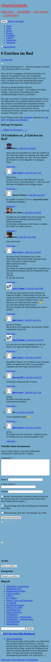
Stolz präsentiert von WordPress (25, 660)
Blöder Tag (7, 130)
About (9, 28)
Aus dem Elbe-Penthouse (21, 633)
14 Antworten (6, 60)
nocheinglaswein (13, 610)
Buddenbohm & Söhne (15, 591)
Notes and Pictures (14, 612)
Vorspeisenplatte (13, 622)
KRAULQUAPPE (14, 607)
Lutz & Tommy (18, 288)
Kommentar (6, 458)
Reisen (9, 31)
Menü (4, 21)
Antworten (10, 166)
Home (8, 26)
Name (4, 479)
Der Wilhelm (11, 598)
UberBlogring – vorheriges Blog (19, 619)
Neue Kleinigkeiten (14, 639)
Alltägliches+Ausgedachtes (17, 586)
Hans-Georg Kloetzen (18, 120)
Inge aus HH (17, 377)
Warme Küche (12, 624)
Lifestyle (9, 38)
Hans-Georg (17, 173)
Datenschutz (11, 40)
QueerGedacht (14, 5)
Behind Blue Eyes (13, 589)
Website (4, 491)
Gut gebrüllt (11, 603)
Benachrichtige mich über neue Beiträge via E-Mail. (25, 513)
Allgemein (28, 117)
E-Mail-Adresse (8, 484)
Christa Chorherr (13, 593)
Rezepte (9, 33)
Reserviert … (20, 130)
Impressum (10, 42)
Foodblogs (10, 35)
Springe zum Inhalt (16, 21)
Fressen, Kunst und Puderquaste (19, 600)
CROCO (10, 596)
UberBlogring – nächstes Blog (18, 617)
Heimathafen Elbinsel (15, 605)
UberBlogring (12, 614)
